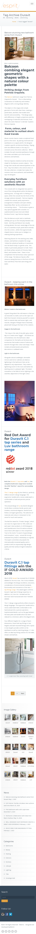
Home (14, 21)
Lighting (8, 870)
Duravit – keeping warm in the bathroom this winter (18, 283)
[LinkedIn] (9, 931)
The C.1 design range (11, 492)
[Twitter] (6, 931)
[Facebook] (2, 931)
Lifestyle (8, 866)
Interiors (8, 858)
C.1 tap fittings (16, 564)
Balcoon (9, 97)
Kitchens (8, 862)
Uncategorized (10, 878)
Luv (28, 481)
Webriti (12, 927)
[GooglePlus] (12, 931)
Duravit (7, 431)
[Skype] (15, 931)
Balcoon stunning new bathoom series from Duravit (19, 34)
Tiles (7, 874)
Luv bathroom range (16, 448)
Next (22, 693)
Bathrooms (9, 846)
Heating (8, 854)
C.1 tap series (16, 440)
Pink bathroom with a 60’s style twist (17, 809)
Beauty (8, 850)
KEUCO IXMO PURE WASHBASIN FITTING (19, 828)
